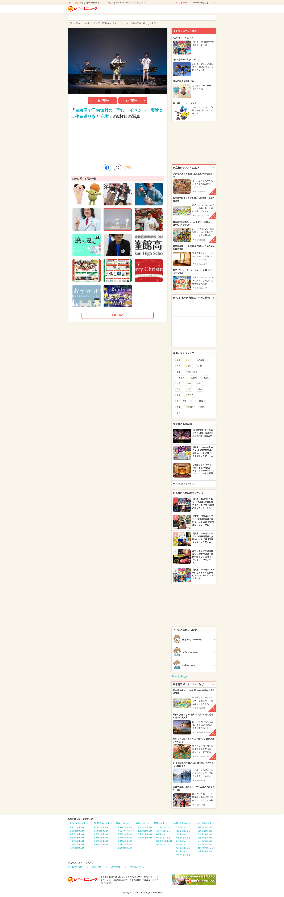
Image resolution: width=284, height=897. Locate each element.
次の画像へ (132, 100)
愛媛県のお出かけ (183, 844)
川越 (201, 401)
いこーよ (75, 3)
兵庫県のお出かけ (163, 834)
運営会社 (96, 866)
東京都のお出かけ (125, 827)
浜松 (178, 407)
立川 (178, 389)
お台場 (194, 378)
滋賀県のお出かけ (163, 844)
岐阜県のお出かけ (145, 831)
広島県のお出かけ (183, 827)
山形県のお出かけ (77, 844)
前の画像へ (103, 100)
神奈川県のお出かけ (126, 831)
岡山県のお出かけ (183, 831)
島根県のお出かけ (183, 841)
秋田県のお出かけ (77, 841)
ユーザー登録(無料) (198, 3)
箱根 (189, 383)
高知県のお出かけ (183, 848)
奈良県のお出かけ (163, 838)
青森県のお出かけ (77, 834)
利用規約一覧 (137, 866)
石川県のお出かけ (101, 838)
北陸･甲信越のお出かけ (103, 823)
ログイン (212, 3)
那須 (178, 372)
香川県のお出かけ (183, 851)
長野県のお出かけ (101, 827)
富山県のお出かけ (101, 841)
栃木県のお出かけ (125, 844)
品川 (200, 383)
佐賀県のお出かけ (205, 831)
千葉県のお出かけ (125, 834)
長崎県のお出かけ (205, 834)
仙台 (189, 360)
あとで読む (183, 3)
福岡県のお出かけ (205, 827)
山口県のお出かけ (183, 834)
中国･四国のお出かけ (184, 823)
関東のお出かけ (123, 823)
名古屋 (201, 360)
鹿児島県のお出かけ (206, 848)
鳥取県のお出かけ (183, 838)
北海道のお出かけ (77, 827)
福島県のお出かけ (77, 848)
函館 (202, 407)
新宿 (189, 366)
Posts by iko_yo (180, 676)
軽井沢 (190, 407)
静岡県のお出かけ (145, 838)
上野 (189, 389)
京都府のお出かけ (163, 831)
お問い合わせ (75, 866)
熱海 (200, 389)
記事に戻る (118, 315)
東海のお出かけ (143, 823)
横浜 (178, 360)
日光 (178, 383)
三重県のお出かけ (145, 834)
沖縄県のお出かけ (205, 851)
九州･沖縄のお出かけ (206, 823)
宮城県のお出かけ (77, 831)
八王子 (190, 395)
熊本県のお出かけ (205, 838)
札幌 (206, 378)
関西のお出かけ (161, 823)
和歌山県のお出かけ (164, 841)
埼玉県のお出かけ (125, 838)
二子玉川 (180, 378)
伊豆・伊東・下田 (184, 401)
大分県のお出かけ (205, 841)
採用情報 (115, 866)
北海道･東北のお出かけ (79, 823)
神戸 (178, 366)
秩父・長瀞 (192, 372)
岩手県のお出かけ (77, 838)
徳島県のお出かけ (183, 855)
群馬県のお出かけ (125, 841)
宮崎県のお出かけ (205, 844)
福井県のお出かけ (101, 844)
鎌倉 (178, 395)
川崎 (200, 366)
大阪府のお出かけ (163, 827)
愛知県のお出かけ (145, 827)
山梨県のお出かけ (101, 831)
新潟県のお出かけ (101, 834)
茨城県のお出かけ (125, 848)
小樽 (178, 413)
